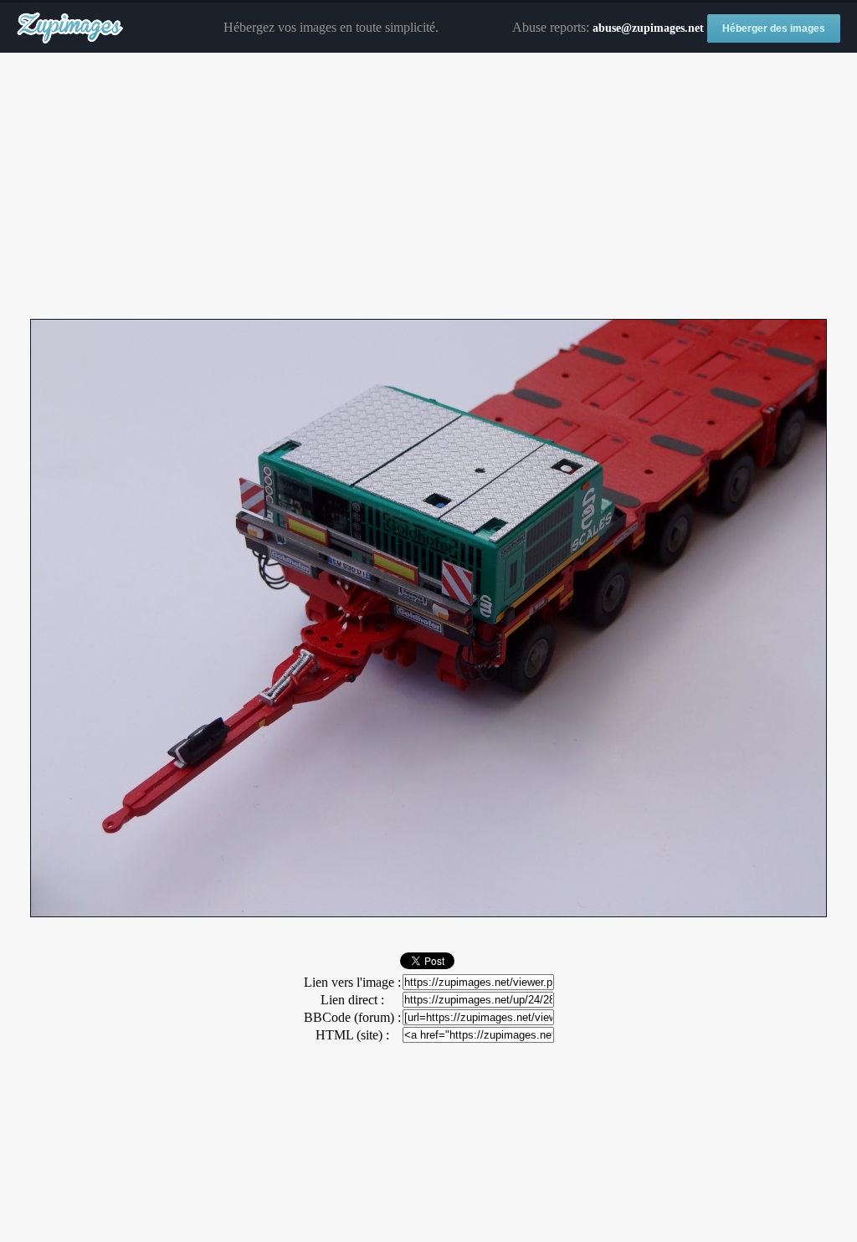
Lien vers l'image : (352, 982)
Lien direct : (352, 1000)
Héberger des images (773, 28)
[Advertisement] (428, 186)
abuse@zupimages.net (648, 28)
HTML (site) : (352, 1035)
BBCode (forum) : (352, 1017)
